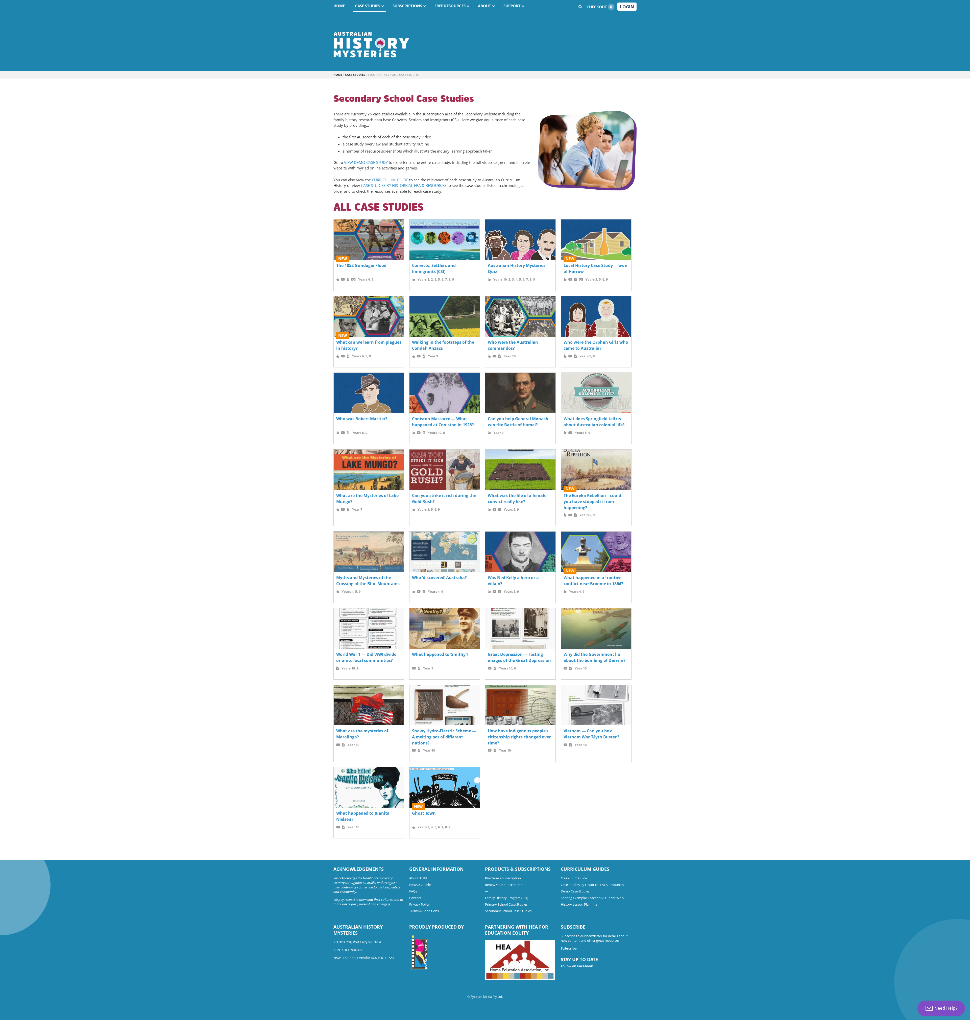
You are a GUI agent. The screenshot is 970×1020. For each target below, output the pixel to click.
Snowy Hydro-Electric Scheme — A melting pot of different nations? (444, 737)
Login (627, 7)
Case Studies (367, 5)
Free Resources (450, 5)
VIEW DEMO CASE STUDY (366, 162)
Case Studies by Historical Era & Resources (592, 884)
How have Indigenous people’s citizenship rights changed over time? (519, 737)
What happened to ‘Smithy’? (440, 654)
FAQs (413, 891)
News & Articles (420, 884)
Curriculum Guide (574, 878)
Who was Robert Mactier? (361, 418)
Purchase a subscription (503, 878)
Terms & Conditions (424, 911)
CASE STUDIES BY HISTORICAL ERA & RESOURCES (403, 185)
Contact (415, 897)
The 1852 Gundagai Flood (361, 265)
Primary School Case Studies (506, 904)
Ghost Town (424, 813)
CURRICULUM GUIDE (390, 179)
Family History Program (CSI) (506, 897)
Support (512, 5)
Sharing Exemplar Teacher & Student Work (592, 897)
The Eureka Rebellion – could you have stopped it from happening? (592, 501)
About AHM (418, 878)
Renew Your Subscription (504, 884)
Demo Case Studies (575, 891)
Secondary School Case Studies (508, 911)
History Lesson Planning (579, 904)
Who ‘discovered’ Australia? (439, 577)
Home (339, 5)
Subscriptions (407, 5)
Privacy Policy (419, 904)
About (484, 5)
